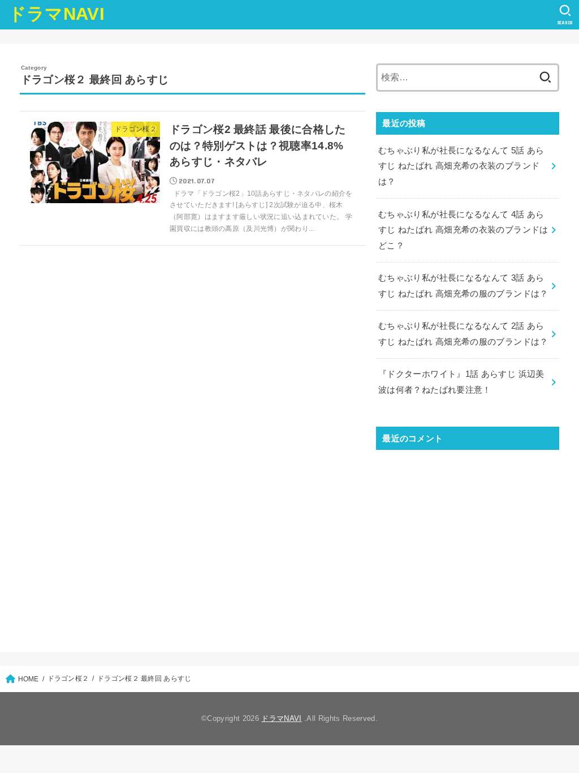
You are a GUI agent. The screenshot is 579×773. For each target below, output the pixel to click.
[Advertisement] (467, 541)
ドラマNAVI (56, 14)
